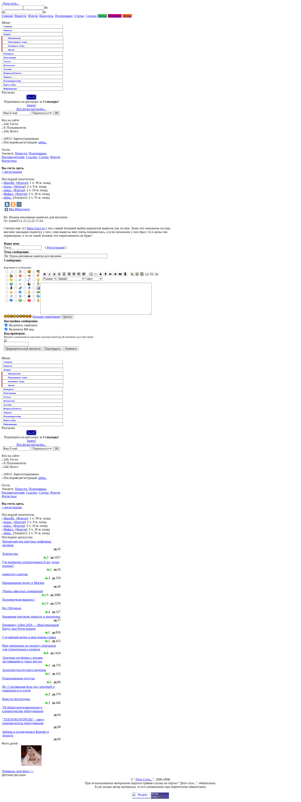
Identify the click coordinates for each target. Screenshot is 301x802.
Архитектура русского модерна (24, 670)
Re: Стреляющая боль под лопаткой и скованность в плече (28, 688)
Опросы (7, 77)
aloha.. (42, 142)
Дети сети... (10, 3)
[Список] (91, 274)
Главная (7, 16)
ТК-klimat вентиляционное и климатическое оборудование (22, 709)
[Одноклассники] (13, 204)
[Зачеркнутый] (59, 274)
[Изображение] (137, 274)
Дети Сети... (144, 779)
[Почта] (147, 274)
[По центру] (74, 274)
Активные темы (16, 46)
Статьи (79, 16)
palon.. (7, 190)
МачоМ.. (9, 183)
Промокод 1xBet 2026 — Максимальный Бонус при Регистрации (30, 626)
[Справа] (69, 274)
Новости (20, 16)
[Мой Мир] (19, 204)
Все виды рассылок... (31, 109)
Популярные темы (17, 42)
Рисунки (115, 16)
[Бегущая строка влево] (110, 274)
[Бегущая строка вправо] (115, 274)
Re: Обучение (11, 608)
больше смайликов (46, 316)
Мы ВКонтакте (19, 209)
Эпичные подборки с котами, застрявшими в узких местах (22, 659)
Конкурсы (46, 16)
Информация (10, 89)
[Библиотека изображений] (142, 274)
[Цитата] (152, 274)
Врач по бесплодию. (16, 699)
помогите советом (15, 574)
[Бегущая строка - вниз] (100, 274)
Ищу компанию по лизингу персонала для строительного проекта (29, 647)
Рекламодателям (12, 81)
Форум (33, 16)
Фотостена (9, 65)
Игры (127, 16)
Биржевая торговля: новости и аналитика (31, 616)
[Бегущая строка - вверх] (105, 274)
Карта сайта (9, 85)
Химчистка (10, 553)
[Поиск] (3, 12)
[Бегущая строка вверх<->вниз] (125, 274)
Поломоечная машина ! (18, 599)
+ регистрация (12, 171)
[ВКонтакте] (7, 204)
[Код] (157, 274)
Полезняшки (64, 16)
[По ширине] (84, 274)
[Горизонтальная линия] (96, 274)
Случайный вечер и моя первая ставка (29, 637)
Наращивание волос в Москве (23, 583)
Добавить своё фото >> (18, 771)
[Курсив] (49, 274)
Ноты (102, 16)
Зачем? (31, 105)
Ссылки (91, 16)
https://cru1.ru (36, 228)
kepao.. (8, 186)
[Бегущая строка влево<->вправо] (120, 274)
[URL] (132, 274)
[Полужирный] (44, 274)
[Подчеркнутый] (54, 274)
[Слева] (79, 274)
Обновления (14, 38)
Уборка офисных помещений (22, 591)
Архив (11, 50)
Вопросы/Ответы (12, 73)
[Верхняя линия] (64, 274)
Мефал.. (9, 194)
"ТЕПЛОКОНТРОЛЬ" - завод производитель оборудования (23, 721)
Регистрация (55, 247)
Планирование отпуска (18, 678)
